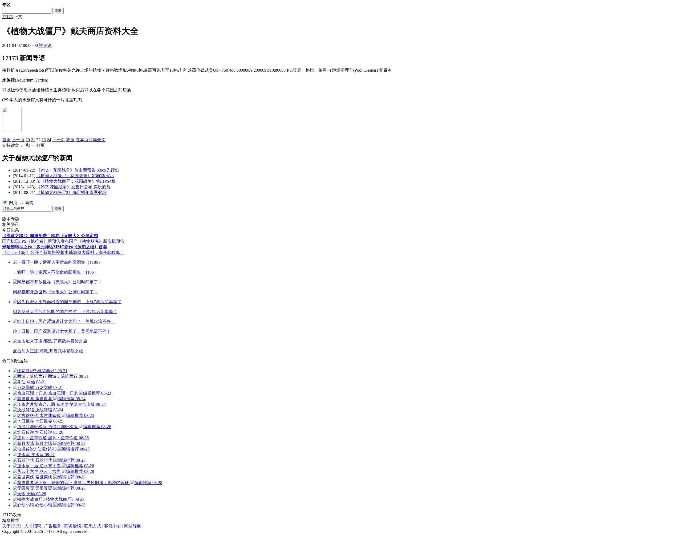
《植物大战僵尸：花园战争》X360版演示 (75, 175)
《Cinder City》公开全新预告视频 (33, 252)
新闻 (29, 202)
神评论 (45, 45)
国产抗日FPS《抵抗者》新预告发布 (35, 241)
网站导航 (132, 526)
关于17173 (11, 526)
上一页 (18, 139)
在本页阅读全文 (90, 139)
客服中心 (112, 526)
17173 (7, 16)
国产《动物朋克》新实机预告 (96, 241)
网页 (13, 202)
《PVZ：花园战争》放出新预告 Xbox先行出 (77, 170)
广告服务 (52, 526)
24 (49, 139)
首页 (6, 139)
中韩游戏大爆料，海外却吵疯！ (94, 252)
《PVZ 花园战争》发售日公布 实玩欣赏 (73, 187)
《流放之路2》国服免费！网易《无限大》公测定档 (50, 235)
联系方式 (92, 526)
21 (33, 139)
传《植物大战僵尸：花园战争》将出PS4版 (76, 181)
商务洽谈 (72, 526)
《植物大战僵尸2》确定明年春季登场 (71, 192)
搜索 (58, 11)
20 (28, 139)
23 (44, 139)
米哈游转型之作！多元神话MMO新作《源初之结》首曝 (54, 247)
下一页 (58, 139)
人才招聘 (32, 526)
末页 (70, 139)
